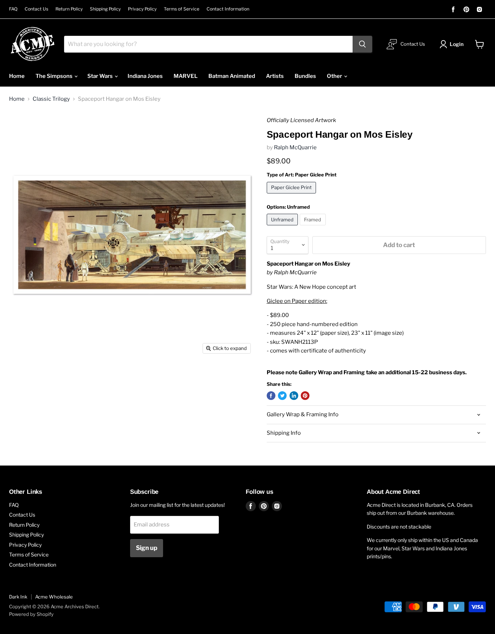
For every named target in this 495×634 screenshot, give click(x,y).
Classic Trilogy (51, 99)
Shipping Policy (105, 9)
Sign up (146, 547)
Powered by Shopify (31, 614)
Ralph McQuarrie (295, 147)
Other (335, 76)
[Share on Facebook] (271, 395)
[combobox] (208, 44)
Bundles (305, 76)
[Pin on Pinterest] (305, 395)
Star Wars (100, 76)
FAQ (13, 9)
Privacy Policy (142, 9)
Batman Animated (231, 76)
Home (17, 76)
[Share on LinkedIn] (294, 395)
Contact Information (228, 9)
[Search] (362, 44)
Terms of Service (181, 9)
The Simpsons (55, 76)
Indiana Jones (145, 76)
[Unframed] (283, 227)
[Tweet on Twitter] (282, 395)
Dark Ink (18, 597)
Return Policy (69, 9)
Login (456, 44)
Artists (275, 76)
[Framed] (314, 227)
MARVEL (185, 76)
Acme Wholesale (54, 597)
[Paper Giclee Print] (292, 195)
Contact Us (36, 9)
